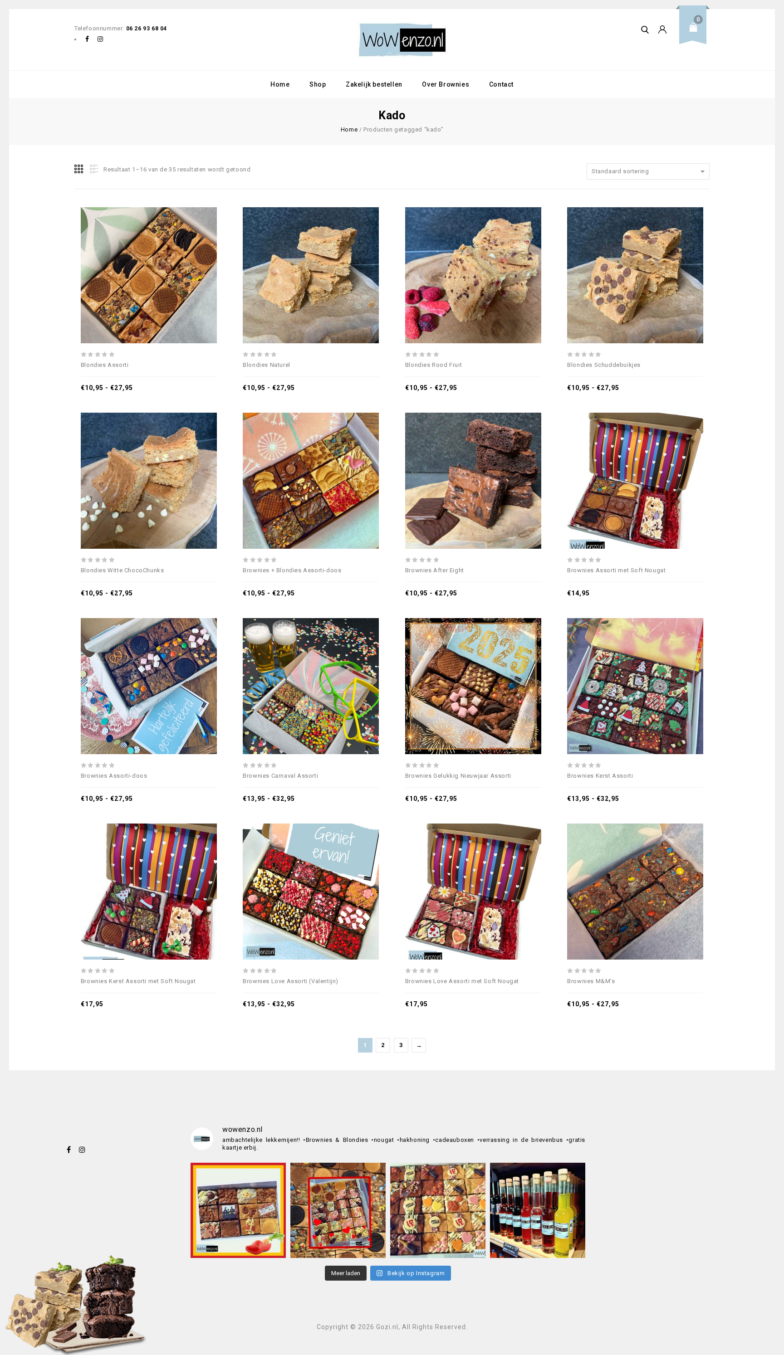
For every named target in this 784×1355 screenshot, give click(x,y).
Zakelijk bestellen (374, 84)
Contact (501, 84)
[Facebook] (87, 39)
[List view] (93, 169)
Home (279, 84)
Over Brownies (445, 84)
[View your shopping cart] (696, 34)
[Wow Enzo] (402, 40)
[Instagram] (101, 39)
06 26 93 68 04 (146, 28)
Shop (317, 84)
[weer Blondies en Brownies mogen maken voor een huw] (338, 1210)
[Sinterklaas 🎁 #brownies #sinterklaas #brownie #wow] (238, 1210)
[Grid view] (79, 169)
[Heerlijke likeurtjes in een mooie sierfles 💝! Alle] (537, 1210)
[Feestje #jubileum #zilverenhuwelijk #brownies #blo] (437, 1210)
